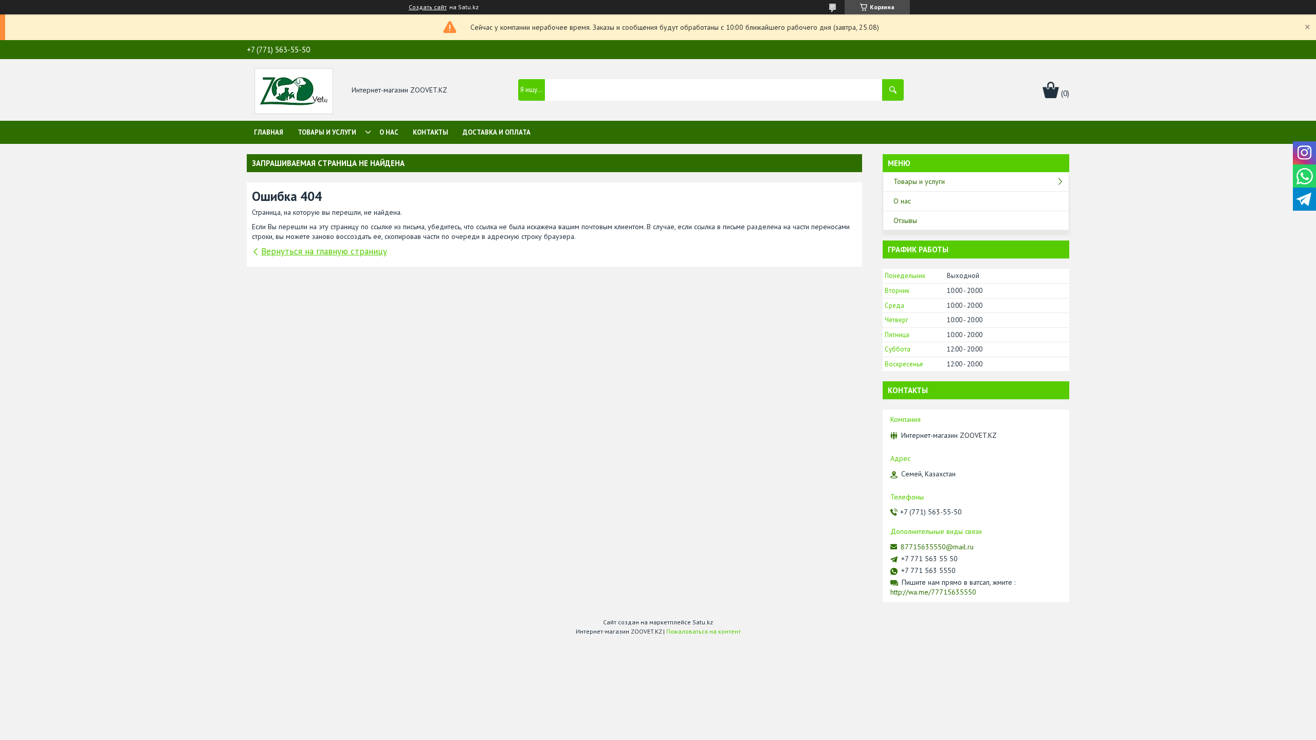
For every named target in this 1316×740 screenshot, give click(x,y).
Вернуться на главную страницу (324, 251)
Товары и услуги (327, 132)
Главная (268, 132)
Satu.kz (702, 622)
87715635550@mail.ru (937, 546)
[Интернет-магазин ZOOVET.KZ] (293, 90)
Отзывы (905, 220)
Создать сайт (428, 7)
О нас (388, 132)
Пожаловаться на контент (703, 631)
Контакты (430, 132)
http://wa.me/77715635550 (933, 592)
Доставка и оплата (497, 132)
